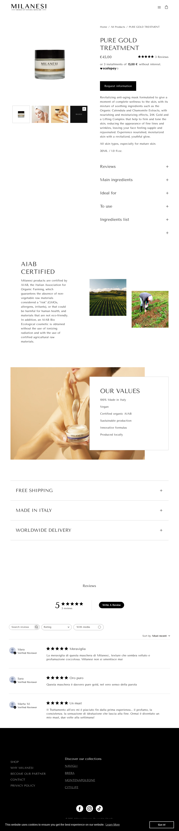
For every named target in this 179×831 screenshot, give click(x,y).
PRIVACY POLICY (22, 785)
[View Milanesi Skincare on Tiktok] (99, 808)
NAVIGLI (71, 766)
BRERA (69, 773)
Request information (118, 86)
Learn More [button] (113, 824)
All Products (118, 26)
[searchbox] (21, 627)
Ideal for (108, 193)
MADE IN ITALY (34, 510)
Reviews (108, 166)
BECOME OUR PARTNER (28, 773)
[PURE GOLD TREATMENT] (21, 114)
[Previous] (10, 64)
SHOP (14, 762)
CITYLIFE (71, 787)
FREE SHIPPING (34, 490)
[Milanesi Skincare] (28, 7)
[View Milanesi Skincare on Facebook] (79, 808)
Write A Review (111, 605)
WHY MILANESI (22, 767)
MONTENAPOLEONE (80, 780)
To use (106, 206)
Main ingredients (116, 179)
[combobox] (56, 627)
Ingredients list (114, 219)
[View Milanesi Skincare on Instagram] (89, 808)
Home (103, 26)
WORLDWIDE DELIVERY (43, 530)
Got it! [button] (162, 824)
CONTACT (17, 779)
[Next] (89, 64)
